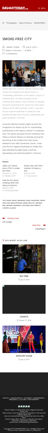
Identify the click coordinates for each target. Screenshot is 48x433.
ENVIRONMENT (38, 398)
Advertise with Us (25, 430)
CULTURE (22, 399)
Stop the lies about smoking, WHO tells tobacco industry (10, 183)
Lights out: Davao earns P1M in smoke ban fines (11, 168)
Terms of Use (13, 430)
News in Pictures (13, 50)
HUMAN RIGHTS (16, 398)
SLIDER (28, 50)
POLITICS (6, 398)
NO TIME (24, 276)
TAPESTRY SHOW (24, 356)
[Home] (3, 23)
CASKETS (24, 316)
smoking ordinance (14, 205)
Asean (9, 200)
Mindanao (21, 200)
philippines (35, 200)
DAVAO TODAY (12, 47)
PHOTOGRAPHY (33, 399)
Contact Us (37, 430)
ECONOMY (28, 398)
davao (14, 200)
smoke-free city (29, 203)
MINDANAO (13, 399)
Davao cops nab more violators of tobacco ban (33, 168)
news (28, 200)
